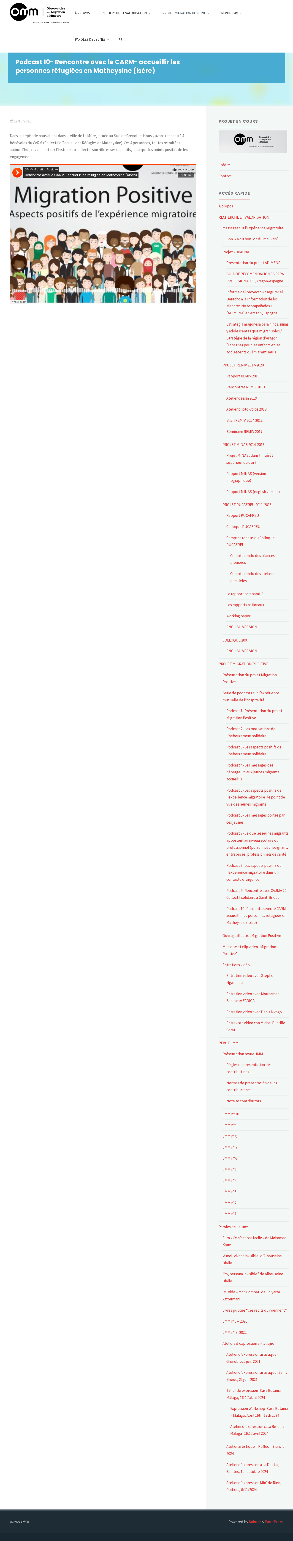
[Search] (121, 39)
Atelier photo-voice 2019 (246, 409)
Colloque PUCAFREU (243, 526)
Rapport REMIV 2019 (242, 376)
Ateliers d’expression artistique (248, 1343)
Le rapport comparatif (244, 593)
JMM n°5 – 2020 (234, 1321)
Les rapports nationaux (245, 604)
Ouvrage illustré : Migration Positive (251, 935)
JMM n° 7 (229, 1147)
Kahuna (254, 1521)
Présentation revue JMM (242, 1053)
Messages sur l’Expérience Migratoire (252, 228)
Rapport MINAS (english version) (253, 491)
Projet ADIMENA (235, 252)
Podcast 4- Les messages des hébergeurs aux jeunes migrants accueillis (252, 772)
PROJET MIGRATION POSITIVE (243, 663)
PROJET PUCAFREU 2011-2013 (246, 504)
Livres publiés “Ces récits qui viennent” (254, 1310)
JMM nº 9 (229, 1124)
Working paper (238, 615)
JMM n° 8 (229, 1136)
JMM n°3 (229, 1191)
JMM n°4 (229, 1180)
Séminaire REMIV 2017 (244, 431)
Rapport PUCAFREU (242, 515)
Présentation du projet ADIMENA (253, 262)
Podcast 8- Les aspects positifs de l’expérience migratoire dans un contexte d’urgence (254, 872)
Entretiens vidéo (236, 964)
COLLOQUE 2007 (235, 640)
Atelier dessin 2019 (241, 398)
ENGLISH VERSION (241, 626)
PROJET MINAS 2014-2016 (243, 444)
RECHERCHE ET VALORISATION (244, 217)
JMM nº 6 (229, 1158)
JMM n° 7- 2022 (234, 1332)
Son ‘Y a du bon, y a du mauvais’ (252, 238)
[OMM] (39, 13)
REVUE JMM (229, 1042)
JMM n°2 (229, 1202)
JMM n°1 (229, 1213)
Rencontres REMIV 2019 (245, 387)
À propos (226, 206)
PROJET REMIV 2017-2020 (243, 365)
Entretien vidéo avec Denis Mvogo (254, 1011)
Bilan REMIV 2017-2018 (244, 420)
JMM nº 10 (230, 1114)
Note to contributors (243, 1100)
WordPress (274, 1521)
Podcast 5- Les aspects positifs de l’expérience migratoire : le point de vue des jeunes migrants (255, 797)
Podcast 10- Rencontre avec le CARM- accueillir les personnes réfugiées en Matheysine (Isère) (256, 915)
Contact (225, 175)
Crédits (225, 164)
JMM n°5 (229, 1169)
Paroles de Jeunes (234, 1226)
